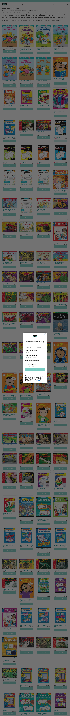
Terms (39, 380)
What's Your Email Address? (31, 350)
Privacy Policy (34, 380)
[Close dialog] (45, 334)
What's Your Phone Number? (31, 355)
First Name (27, 345)
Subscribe (35, 369)
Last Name (37, 345)
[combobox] (27, 357)
